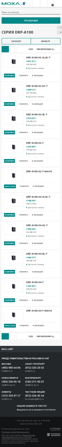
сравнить (23, 75)
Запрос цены (10, 186)
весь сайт (7, 349)
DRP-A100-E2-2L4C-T (38, 57)
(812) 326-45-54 (34, 395)
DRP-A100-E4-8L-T (36, 253)
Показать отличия (12, 49)
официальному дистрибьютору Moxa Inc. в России (18, 436)
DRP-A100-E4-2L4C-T (38, 196)
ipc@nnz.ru (30, 371)
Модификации (5, 49)
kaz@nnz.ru (7, 399)
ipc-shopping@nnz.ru (34, 399)
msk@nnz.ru (7, 371)
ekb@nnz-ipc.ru (32, 385)
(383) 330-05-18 (11, 381)
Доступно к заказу (36, 68)
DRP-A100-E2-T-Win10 (39, 171)
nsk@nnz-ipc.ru (8, 385)
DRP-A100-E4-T (35, 282)
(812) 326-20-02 (34, 367)
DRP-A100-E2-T (35, 142)
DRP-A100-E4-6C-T (37, 225)
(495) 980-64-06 (11, 367)
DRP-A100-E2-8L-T (36, 114)
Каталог (16, 41)
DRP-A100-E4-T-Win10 (39, 310)
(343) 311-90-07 (34, 381)
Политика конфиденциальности (15, 432)
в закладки (37, 75)
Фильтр (45, 41)
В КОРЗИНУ (9, 75)
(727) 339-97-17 (11, 395)
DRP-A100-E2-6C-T (37, 85)
